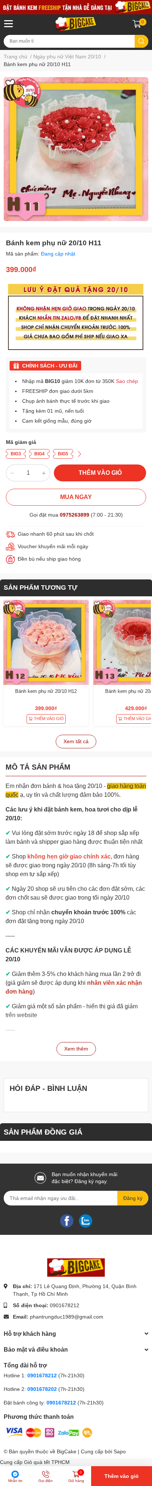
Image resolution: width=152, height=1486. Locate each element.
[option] (76, 149)
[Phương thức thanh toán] (49, 1432)
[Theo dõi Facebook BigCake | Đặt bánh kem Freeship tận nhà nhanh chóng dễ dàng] (66, 1220)
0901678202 (42, 1389)
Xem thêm (76, 1049)
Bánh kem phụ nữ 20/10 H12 (46, 691)
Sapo (120, 1451)
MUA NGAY (76, 497)
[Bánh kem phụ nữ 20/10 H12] (46, 642)
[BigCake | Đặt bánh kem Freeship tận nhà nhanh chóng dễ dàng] (75, 24)
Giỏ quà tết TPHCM (47, 1462)
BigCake (66, 1451)
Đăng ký (132, 1198)
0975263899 (74, 515)
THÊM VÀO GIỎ (100, 473)
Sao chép (127, 381)
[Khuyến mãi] (76, 7)
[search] (141, 41)
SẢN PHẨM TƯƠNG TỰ (40, 587)
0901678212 (64, 1305)
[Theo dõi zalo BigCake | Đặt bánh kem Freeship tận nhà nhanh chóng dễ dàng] (85, 1220)
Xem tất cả (76, 741)
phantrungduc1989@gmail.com (66, 1317)
